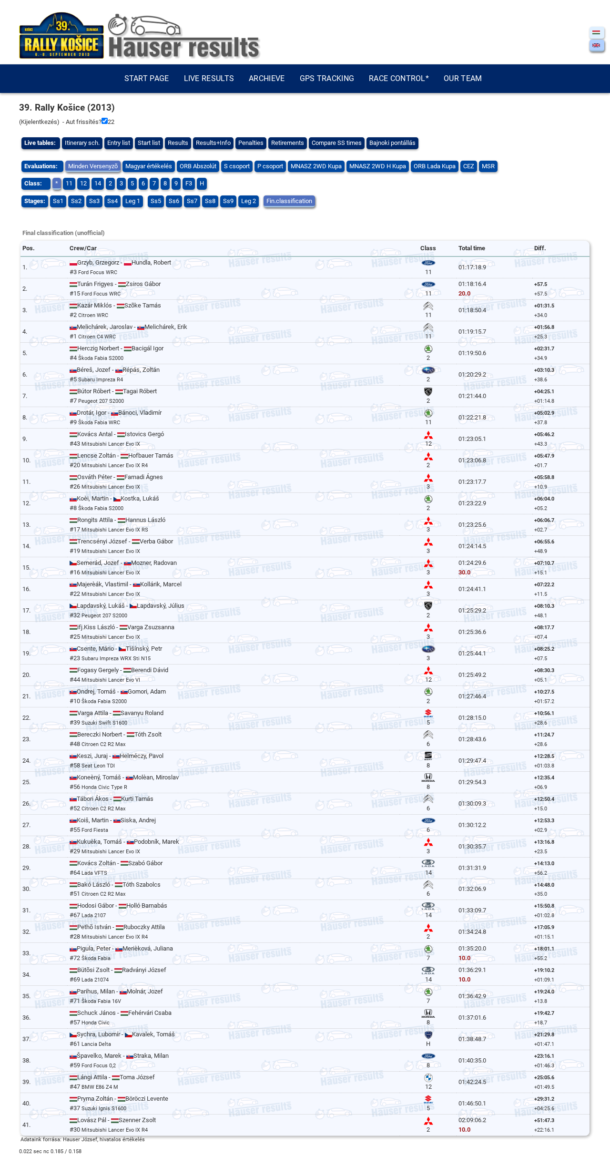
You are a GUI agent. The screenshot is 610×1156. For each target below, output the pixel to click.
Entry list (118, 142)
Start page (146, 78)
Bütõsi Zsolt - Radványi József (121, 969)
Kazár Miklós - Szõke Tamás (119, 305)
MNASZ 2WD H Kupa (377, 166)
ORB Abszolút (198, 166)
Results (178, 142)
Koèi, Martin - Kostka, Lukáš (118, 498)
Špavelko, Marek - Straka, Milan (123, 1055)
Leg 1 (132, 201)
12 (83, 183)
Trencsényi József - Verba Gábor (125, 541)
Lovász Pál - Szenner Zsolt (116, 1120)
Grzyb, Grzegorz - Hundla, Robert (124, 262)
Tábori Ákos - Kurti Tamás (115, 798)
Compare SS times (337, 142)
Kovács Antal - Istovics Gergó (120, 434)
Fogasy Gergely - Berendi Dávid (122, 670)
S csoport (237, 166)
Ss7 (192, 201)
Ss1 (58, 201)
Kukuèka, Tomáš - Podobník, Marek (128, 841)
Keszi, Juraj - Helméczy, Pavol (120, 755)
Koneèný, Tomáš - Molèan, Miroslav (128, 777)
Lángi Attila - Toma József (116, 1077)
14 (97, 183)
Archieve (267, 78)
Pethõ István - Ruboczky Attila (121, 927)
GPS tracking (327, 78)
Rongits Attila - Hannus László (121, 519)
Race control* (399, 78)
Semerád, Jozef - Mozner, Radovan (127, 562)
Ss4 (112, 201)
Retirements (287, 142)
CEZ (468, 166)
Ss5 (156, 201)
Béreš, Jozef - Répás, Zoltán (118, 369)
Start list (149, 142)
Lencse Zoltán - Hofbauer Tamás (125, 455)
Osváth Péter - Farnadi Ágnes (120, 477)
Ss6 (174, 201)
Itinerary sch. (82, 142)
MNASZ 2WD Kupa (316, 166)
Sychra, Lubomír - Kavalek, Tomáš (126, 1034)
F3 (188, 183)
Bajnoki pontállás (392, 142)
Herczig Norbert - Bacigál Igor (120, 348)
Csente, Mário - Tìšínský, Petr (119, 648)
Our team (463, 78)
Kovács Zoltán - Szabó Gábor (120, 863)
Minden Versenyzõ (93, 166)
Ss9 (228, 201)
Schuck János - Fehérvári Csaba (124, 1012)
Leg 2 (248, 201)
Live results (209, 78)
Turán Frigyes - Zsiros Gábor (119, 283)
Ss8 (210, 201)
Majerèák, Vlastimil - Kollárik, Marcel (129, 584)
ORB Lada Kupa (435, 166)
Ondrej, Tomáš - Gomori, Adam (121, 691)
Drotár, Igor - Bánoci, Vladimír (119, 412)
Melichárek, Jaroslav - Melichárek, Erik (132, 326)
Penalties (251, 142)
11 (69, 183)
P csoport (270, 166)
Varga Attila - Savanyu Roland (120, 712)
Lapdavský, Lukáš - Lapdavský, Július (130, 605)
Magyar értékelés (148, 166)
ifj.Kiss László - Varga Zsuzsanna (125, 627)
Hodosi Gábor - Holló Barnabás (122, 905)
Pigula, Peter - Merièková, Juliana (125, 948)
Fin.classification (289, 201)
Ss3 (94, 201)
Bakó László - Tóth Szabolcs (119, 884)
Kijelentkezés (39, 121)
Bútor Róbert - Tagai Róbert (117, 391)
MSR (488, 166)
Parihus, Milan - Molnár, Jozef (120, 991)
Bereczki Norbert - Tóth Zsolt (119, 734)
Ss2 (76, 201)
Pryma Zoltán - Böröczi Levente (122, 1098)
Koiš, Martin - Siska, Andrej (116, 820)
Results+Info (213, 142)
